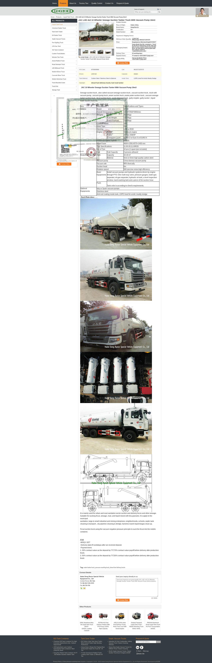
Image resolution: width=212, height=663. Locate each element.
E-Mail (138, 651)
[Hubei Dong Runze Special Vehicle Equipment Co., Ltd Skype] (81, 588)
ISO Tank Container (58, 50)
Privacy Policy (57, 661)
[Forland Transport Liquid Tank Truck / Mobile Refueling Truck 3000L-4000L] (136, 616)
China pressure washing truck (71, 661)
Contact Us (109, 3)
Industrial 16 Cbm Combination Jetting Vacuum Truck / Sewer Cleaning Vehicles (120, 643)
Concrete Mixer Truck (58, 75)
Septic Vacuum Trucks (58, 39)
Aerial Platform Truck (58, 61)
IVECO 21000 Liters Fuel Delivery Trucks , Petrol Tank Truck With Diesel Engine (120, 625)
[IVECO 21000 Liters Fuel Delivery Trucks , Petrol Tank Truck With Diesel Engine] (120, 616)
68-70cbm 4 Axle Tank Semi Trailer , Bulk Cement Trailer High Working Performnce (92, 643)
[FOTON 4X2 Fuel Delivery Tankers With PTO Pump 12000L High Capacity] (103, 616)
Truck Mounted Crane (58, 82)
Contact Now (123, 63)
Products (63, 3)
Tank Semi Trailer (57, 32)
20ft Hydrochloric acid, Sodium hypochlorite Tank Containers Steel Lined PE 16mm (64, 648)
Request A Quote (122, 3)
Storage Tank (56, 90)
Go (159, 12)
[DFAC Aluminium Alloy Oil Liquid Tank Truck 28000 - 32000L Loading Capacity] (86, 616)
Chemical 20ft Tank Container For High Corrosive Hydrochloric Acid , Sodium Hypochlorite (65, 643)
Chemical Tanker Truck (59, 28)
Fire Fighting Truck (57, 42)
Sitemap (146, 651)
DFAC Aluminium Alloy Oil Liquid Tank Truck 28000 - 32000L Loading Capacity (86, 626)
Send (158, 642)
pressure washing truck (102, 567)
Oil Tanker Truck (57, 35)
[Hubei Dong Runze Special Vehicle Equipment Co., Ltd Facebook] (141, 647)
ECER (158, 661)
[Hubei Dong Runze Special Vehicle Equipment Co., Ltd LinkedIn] (137, 647)
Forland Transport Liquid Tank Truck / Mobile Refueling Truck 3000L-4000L (136, 625)
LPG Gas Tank (56, 46)
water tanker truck (89, 567)
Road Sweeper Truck (58, 64)
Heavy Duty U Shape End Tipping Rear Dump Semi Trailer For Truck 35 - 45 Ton (93, 648)
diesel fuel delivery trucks (117, 567)
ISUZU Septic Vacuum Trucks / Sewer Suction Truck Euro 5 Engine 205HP (120, 652)
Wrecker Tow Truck (57, 57)
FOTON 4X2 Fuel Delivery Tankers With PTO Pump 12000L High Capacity (103, 625)
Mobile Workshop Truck (59, 79)
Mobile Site (141, 654)
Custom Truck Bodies (58, 53)
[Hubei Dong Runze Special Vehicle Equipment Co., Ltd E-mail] (84, 588)
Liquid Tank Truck (68, 17)
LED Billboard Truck (58, 68)
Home (54, 3)
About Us (72, 3)
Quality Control (96, 3)
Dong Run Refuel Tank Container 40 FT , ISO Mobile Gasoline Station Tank (65, 653)
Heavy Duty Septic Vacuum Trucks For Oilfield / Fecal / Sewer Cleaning (120, 648)
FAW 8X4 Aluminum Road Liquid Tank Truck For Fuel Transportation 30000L (153, 625)
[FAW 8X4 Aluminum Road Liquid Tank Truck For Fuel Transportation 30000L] (153, 616)
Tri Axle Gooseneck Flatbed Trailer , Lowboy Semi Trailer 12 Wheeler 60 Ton (92, 654)
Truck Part (55, 86)
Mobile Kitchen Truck (58, 72)
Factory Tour (83, 3)
